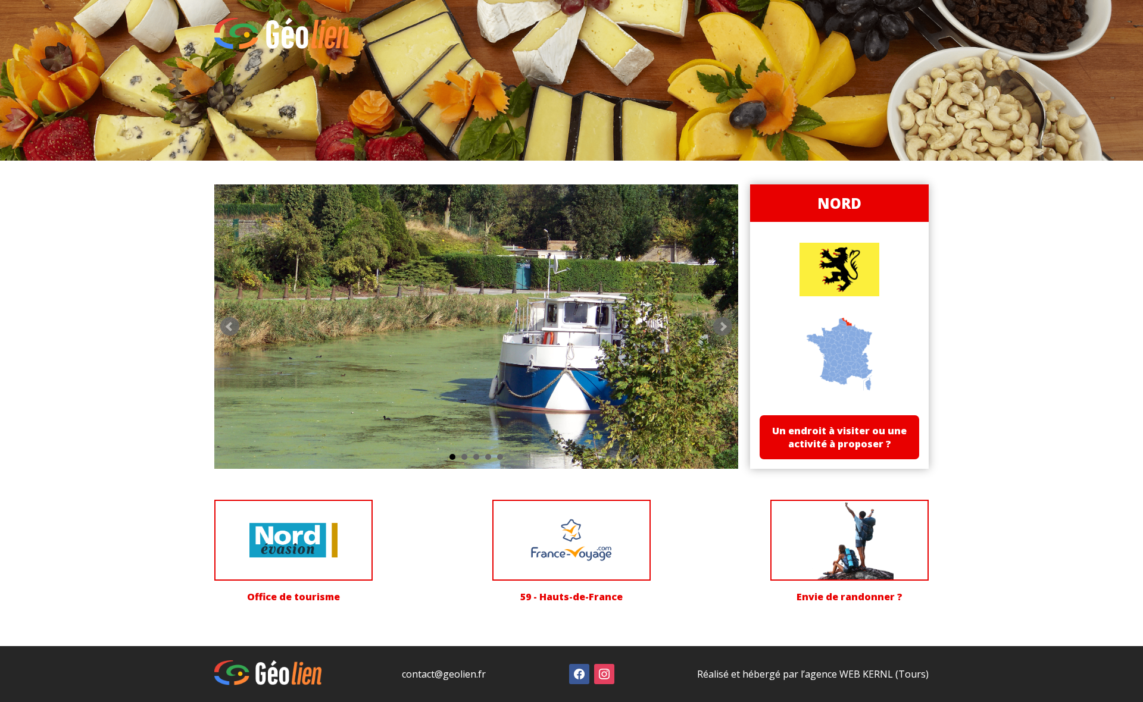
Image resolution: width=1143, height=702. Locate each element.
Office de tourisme (293, 596)
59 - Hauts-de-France (571, 596)
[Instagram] (604, 673)
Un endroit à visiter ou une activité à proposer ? (839, 437)
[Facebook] (579, 673)
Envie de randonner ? (849, 596)
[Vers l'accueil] (281, 45)
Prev (229, 326)
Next (722, 326)
